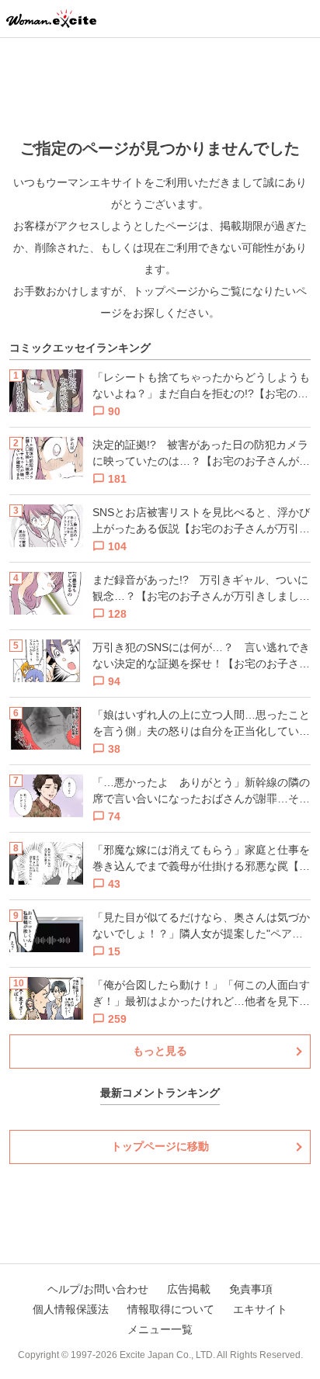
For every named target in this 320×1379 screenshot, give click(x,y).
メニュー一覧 (160, 1329)
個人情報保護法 (71, 1309)
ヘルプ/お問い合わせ (97, 1289)
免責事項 (251, 1289)
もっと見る (160, 1051)
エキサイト (260, 1309)
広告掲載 (188, 1289)
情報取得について (170, 1309)
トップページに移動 (160, 1146)
